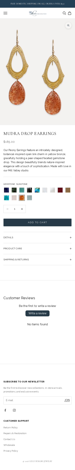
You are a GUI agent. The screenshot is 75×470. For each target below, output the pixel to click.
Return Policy (10, 427)
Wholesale (9, 445)
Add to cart (37, 222)
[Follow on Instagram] (14, 410)
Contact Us (9, 439)
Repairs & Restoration (15, 433)
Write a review (37, 313)
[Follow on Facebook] (5, 410)
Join (67, 400)
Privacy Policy (10, 451)
